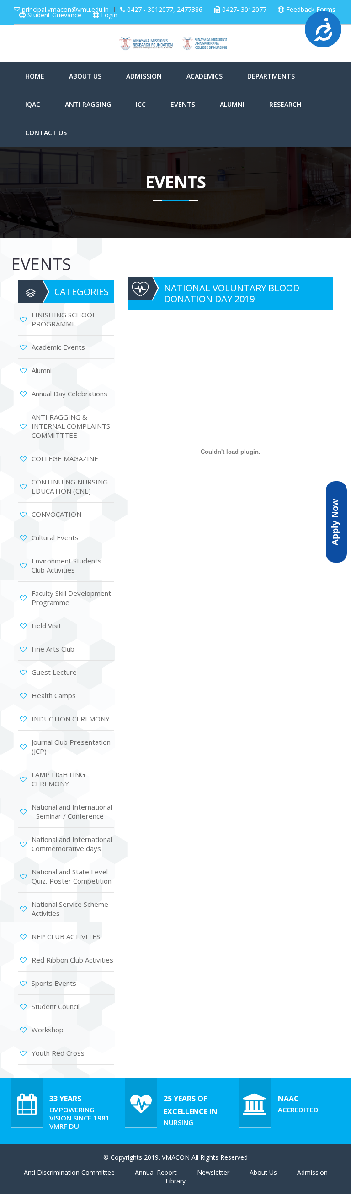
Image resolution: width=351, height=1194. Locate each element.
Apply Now (335, 521)
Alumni (232, 104)
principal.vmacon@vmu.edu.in (65, 9)
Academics (204, 76)
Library (175, 1181)
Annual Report (156, 1172)
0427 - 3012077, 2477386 (164, 9)
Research (285, 104)
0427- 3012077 (244, 9)
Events (182, 104)
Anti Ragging (88, 104)
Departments (271, 76)
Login (109, 15)
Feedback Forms (310, 9)
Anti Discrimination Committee (69, 1172)
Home (34, 76)
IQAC (32, 104)
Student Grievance (54, 15)
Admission (144, 76)
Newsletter (213, 1172)
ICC (141, 104)
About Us (85, 76)
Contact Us (46, 132)
